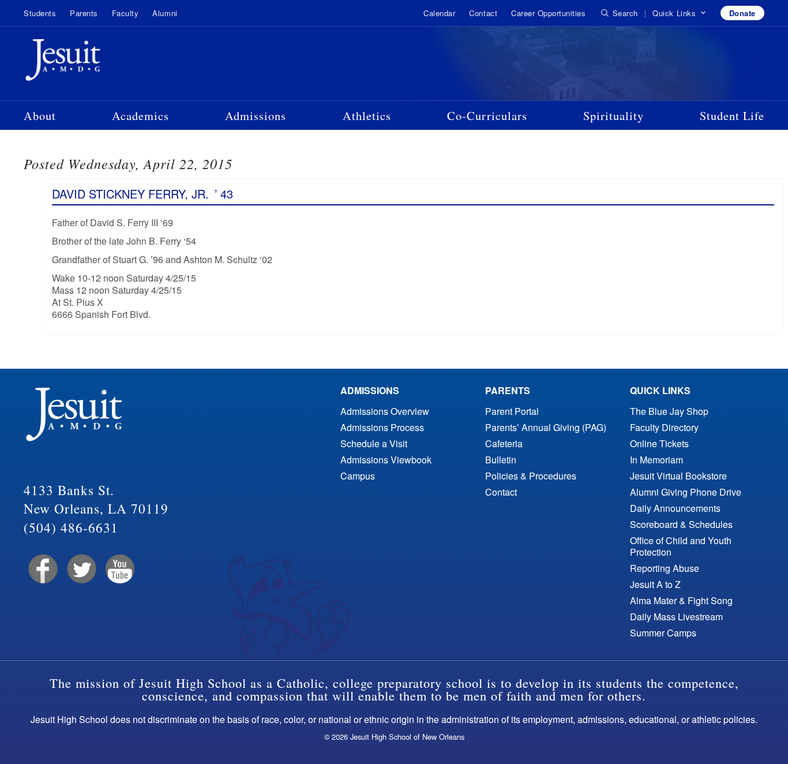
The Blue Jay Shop (669, 411)
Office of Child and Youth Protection (680, 546)
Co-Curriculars (487, 115)
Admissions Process (382, 427)
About (40, 115)
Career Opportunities (548, 13)
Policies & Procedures (530, 475)
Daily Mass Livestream (676, 616)
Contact (483, 13)
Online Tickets (659, 443)
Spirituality (613, 115)
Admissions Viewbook (385, 459)
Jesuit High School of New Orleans (104, 62)
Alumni (164, 13)
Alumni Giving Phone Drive (685, 492)
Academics (140, 115)
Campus (357, 475)
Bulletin (500, 459)
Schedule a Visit (373, 443)
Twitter (80, 569)
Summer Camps (663, 632)
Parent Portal (512, 411)
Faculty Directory (664, 427)
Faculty (125, 13)
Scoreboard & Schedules (681, 524)
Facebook (42, 569)
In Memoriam (656, 459)
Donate (742, 13)
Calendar (439, 13)
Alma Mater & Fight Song (681, 600)
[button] (679, 13)
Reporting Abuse (664, 568)
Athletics (367, 115)
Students (40, 13)
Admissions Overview (384, 411)
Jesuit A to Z (655, 584)
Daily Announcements (675, 508)
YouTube (119, 569)
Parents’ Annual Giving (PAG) (545, 427)
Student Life (732, 115)
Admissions (255, 115)
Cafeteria (504, 443)
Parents (84, 13)
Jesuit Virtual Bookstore (678, 475)
